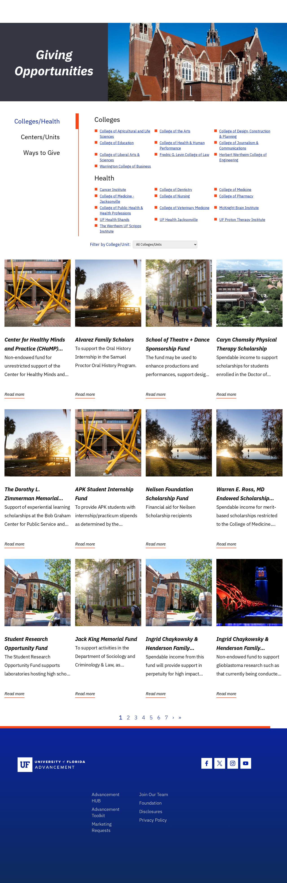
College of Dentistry (176, 189)
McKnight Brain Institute (239, 208)
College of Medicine (235, 189)
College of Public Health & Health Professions (121, 210)
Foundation (150, 803)
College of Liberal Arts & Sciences (120, 157)
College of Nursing (175, 196)
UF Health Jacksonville (179, 219)
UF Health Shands (114, 219)
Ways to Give (41, 152)
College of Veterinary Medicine (184, 208)
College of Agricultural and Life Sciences (125, 134)
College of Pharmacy (236, 196)
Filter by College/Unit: (110, 244)
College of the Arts (175, 131)
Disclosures (150, 811)
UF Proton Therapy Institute (242, 219)
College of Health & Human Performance (182, 145)
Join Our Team (153, 794)
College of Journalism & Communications (239, 145)
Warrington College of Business (125, 166)
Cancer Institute (113, 189)
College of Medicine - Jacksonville (117, 199)
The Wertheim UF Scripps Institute (120, 229)
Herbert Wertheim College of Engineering (243, 157)
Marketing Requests (102, 827)
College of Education (117, 143)
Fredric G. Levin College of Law (184, 154)
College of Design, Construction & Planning (244, 134)
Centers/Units (40, 137)
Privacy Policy (153, 820)
